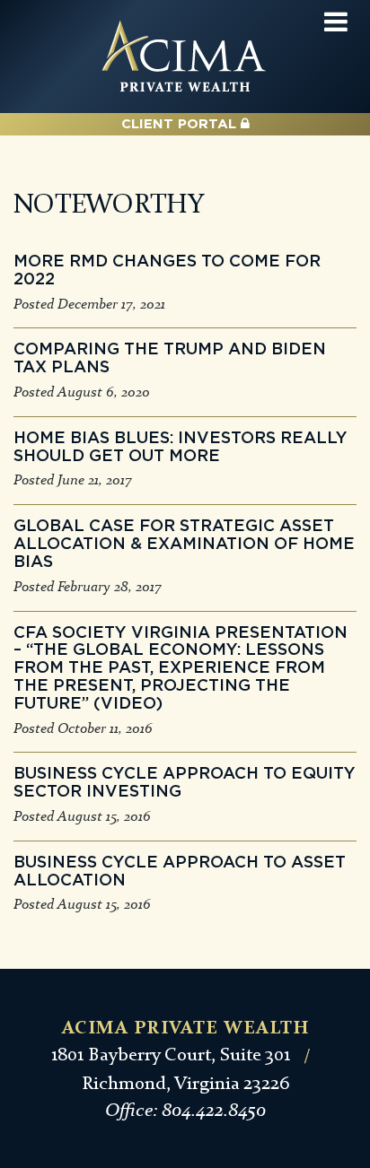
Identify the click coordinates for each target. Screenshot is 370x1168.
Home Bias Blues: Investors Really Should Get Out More (180, 448)
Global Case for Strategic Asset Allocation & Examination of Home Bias (184, 545)
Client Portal (181, 124)
